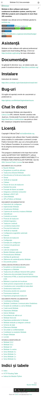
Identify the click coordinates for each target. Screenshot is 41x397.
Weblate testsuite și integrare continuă (16, 322)
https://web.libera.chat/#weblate (13, 119)
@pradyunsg (24, 394)
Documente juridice (10, 262)
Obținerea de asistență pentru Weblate (17, 259)
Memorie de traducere (11, 238)
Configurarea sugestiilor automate (15, 233)
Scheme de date (9, 325)
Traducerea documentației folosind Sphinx (18, 274)
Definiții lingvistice (9, 221)
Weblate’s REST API (10, 194)
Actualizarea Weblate (11, 209)
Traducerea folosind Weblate (13, 173)
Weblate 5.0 (7, 347)
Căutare (6, 182)
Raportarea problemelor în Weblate (15, 320)
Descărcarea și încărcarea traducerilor (16, 175)
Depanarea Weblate (10, 310)
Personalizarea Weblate (11, 254)
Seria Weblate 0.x (9, 359)
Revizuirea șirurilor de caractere (14, 291)
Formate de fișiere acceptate (13, 189)
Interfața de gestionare (11, 257)
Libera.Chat (6, 114)
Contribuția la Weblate (11, 301)
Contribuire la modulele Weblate (14, 332)
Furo (30, 394)
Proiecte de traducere (11, 219)
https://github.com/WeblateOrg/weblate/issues (18, 100)
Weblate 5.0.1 (8, 344)
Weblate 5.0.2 (8, 342)
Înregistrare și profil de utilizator (14, 170)
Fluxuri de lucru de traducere (13, 185)
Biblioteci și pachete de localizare (15, 281)
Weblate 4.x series (10, 349)
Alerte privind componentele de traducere (18, 284)
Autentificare (7, 214)
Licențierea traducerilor (11, 226)
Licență (6, 337)
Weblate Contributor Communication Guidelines (20, 303)
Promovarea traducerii (11, 293)
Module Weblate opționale (12, 252)
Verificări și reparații (10, 180)
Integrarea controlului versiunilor (14, 192)
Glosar (5, 177)
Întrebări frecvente (9, 187)
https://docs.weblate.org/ (29, 67)
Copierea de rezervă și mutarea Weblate (17, 211)
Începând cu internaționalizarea (14, 267)
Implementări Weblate (11, 207)
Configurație (7, 240)
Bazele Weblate (9, 168)
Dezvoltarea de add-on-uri (12, 315)
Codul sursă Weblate (10, 308)
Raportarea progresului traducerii (15, 296)
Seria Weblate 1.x (9, 356)
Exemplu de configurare (11, 242)
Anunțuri (6, 247)
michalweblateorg (27, 133)
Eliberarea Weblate (10, 327)
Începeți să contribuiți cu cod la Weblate (17, 306)
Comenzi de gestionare (11, 245)
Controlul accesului (10, 216)
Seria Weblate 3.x (9, 352)
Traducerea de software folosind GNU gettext (19, 272)
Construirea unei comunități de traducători (18, 286)
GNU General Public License (12, 162)
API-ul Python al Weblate (12, 199)
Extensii (6, 235)
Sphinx (17, 394)
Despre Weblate (9, 334)
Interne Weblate (9, 313)
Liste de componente (10, 250)
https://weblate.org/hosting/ (11, 53)
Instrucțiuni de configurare (12, 204)
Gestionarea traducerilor (11, 288)
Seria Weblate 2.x (9, 354)
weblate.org (6, 22)
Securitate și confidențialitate (13, 330)
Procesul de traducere (11, 228)
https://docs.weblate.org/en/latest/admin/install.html (19, 83)
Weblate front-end (9, 318)
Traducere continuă (10, 223)
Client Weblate (8, 197)
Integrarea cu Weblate (11, 269)
